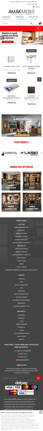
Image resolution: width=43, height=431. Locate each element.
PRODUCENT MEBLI (21, 12)
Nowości (21, 279)
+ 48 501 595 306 (31, 4)
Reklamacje (21, 303)
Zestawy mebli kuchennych (21, 243)
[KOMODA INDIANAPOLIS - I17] (31, 88)
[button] (2, 38)
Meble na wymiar (21, 324)
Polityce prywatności (31, 428)
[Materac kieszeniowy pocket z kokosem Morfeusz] (11, 88)
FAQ (21, 288)
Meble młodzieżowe (21, 249)
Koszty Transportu (21, 285)
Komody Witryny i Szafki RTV (21, 255)
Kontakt (21, 339)
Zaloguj (37, 7)
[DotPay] (21, 383)
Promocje (21, 327)
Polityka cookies (21, 297)
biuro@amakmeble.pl (22, 360)
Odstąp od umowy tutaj (21, 306)
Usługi (21, 330)
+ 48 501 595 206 (31, 2)
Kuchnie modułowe (21, 239)
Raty (21, 282)
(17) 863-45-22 (22, 354)
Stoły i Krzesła (21, 267)
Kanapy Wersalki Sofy (21, 227)
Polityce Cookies (7, 430)
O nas (21, 321)
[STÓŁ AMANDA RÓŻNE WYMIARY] (31, 59)
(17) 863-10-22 (22, 357)
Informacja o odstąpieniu (21, 300)
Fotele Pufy (21, 230)
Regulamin (21, 291)
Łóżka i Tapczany (21, 233)
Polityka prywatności (21, 294)
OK (38, 378)
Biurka (21, 264)
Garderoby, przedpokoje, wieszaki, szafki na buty (21, 270)
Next (39, 79)
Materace (21, 315)
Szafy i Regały (21, 258)
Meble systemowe (21, 252)
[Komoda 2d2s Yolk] (11, 59)
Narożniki (21, 224)
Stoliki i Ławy (21, 261)
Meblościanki (21, 246)
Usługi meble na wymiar (21, 333)
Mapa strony (21, 336)
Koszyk (40, 23)
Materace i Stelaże (21, 236)
